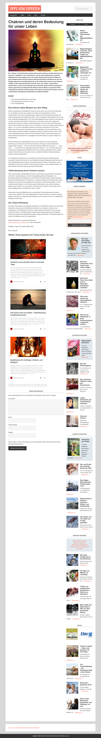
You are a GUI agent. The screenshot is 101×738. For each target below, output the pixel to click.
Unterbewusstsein (42, 386)
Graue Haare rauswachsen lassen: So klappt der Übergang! (85, 89)
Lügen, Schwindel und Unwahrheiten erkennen (85, 401)
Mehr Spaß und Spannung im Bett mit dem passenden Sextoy (86, 608)
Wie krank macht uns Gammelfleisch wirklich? (85, 299)
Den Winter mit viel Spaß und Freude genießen (85, 520)
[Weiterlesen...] (79, 44)
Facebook (73, 24)
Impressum (11, 727)
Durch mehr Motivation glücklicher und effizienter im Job (86, 702)
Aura (16, 386)
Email (69, 218)
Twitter (86, 24)
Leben (30, 386)
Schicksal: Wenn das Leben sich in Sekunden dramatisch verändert (86, 283)
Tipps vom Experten (25, 8)
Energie (26, 386)
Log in (67, 736)
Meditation (44, 384)
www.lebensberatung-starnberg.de (18, 222)
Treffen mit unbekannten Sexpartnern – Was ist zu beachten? (85, 590)
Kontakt (29, 727)
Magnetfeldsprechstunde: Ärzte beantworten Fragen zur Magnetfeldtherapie (86, 53)
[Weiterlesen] (80, 255)
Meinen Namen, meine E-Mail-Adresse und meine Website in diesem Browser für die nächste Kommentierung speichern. (34, 443)
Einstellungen (35, 727)
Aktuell (17, 384)
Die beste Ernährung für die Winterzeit (85, 557)
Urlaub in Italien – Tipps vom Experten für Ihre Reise (86, 649)
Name (10, 417)
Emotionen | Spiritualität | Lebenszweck (30, 384)
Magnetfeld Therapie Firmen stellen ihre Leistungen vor (86, 70)
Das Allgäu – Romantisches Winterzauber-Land (85, 483)
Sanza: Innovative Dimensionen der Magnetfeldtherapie (86, 35)
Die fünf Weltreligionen (85, 364)
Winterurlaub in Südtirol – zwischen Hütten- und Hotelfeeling (86, 502)
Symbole (34, 386)
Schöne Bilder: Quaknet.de (79, 541)
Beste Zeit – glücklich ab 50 (86, 684)
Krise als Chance (83, 417)
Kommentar (12, 398)
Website (10, 432)
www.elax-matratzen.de (79, 543)
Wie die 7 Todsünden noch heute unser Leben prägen (86, 264)
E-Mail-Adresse (12, 425)
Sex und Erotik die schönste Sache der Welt (86, 466)
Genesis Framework (54, 736)
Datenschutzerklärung (78, 216)
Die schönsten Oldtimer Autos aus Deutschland (86, 382)
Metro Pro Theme (45, 736)
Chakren (20, 386)
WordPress (62, 736)
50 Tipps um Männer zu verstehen (84, 573)
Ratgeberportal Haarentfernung (80, 544)
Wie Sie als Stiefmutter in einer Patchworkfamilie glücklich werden (86, 319)
